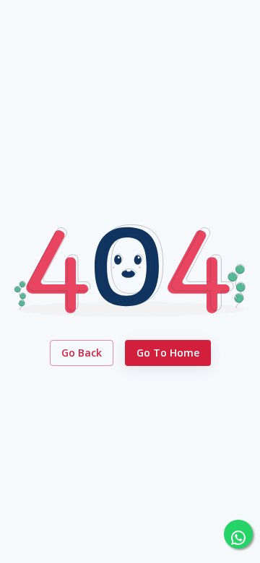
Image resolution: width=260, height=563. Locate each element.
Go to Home (167, 352)
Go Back (81, 352)
